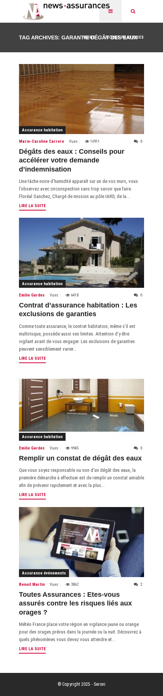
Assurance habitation (42, 130)
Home (89, 37)
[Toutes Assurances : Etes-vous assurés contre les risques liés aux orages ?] (81, 542)
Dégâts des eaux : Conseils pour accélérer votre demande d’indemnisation (71, 160)
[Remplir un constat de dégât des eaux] (81, 406)
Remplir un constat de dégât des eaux (80, 458)
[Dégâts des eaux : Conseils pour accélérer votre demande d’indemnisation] (81, 99)
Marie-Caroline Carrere (41, 141)
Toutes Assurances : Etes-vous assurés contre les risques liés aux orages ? (75, 603)
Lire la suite (32, 205)
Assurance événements (44, 573)
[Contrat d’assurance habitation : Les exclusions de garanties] (81, 253)
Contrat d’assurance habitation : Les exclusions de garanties (78, 309)
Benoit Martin (32, 584)
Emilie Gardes (32, 295)
